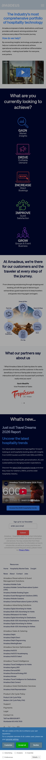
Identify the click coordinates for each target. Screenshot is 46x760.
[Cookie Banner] (23, 743)
